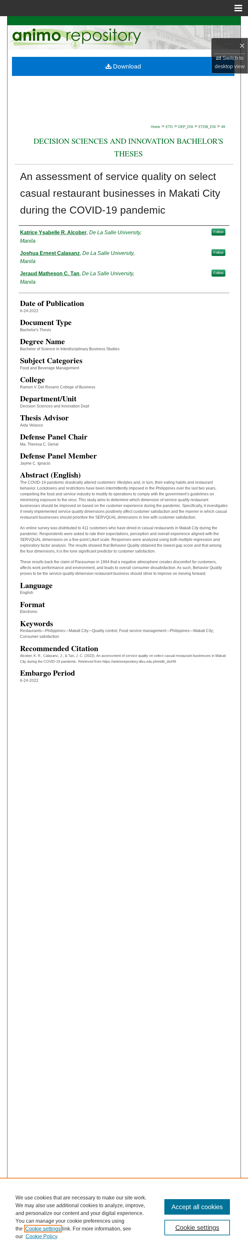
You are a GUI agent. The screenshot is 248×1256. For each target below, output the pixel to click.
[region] (124, 1217)
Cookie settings (43, 1228)
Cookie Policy (41, 1236)
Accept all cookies (197, 1206)
